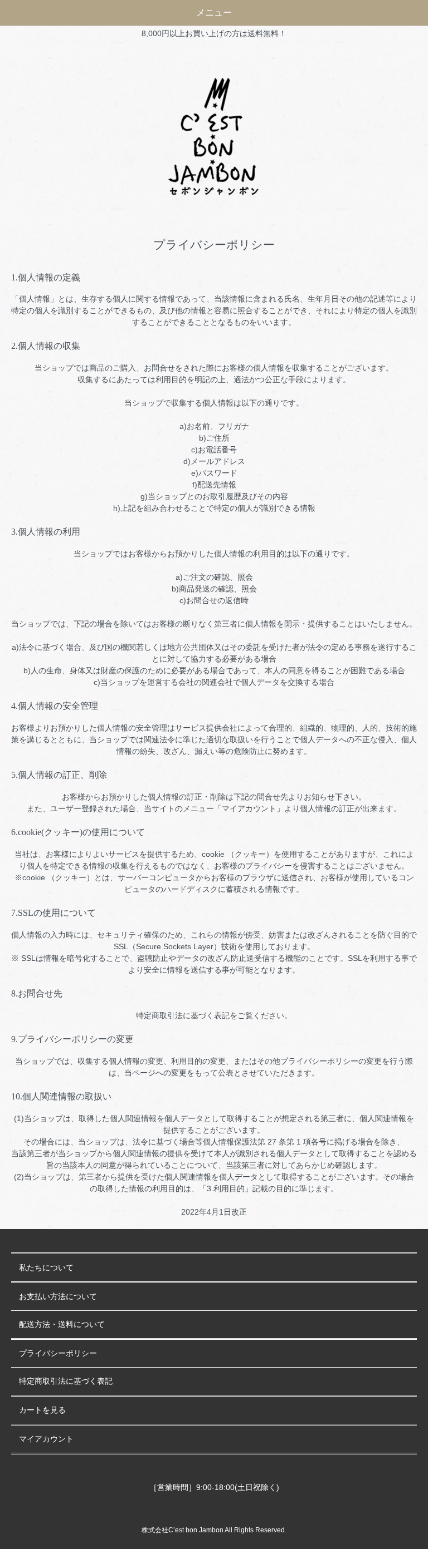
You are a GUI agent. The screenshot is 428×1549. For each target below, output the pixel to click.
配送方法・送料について (62, 1324)
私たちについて (46, 1268)
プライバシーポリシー (58, 1353)
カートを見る (42, 1410)
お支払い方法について (58, 1297)
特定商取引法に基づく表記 (66, 1381)
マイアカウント (46, 1439)
